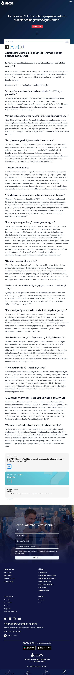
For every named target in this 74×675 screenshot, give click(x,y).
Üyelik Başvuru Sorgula (10, 612)
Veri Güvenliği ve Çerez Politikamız (37, 666)
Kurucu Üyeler (42, 587)
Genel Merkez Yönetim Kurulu (47, 578)
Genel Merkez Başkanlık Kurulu (47, 575)
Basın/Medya (37, 26)
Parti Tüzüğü (7, 572)
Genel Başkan (42, 572)
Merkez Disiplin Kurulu (44, 581)
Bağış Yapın (7, 609)
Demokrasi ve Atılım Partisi (7, 3)
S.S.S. (40, 603)
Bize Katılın (7, 600)
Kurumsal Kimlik (8, 581)
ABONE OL (37, 558)
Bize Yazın (7, 606)
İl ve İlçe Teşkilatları (43, 590)
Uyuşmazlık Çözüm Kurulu (45, 584)
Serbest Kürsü (8, 603)
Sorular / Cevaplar (9, 578)
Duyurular (41, 600)
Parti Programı (8, 575)
